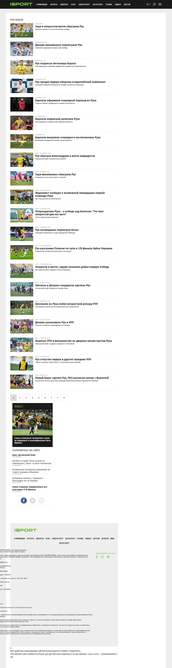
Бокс (73, 4)
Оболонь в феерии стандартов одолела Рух (62, 285)
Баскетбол (98, 4)
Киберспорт (84, 4)
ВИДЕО (118, 4)
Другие (127, 4)
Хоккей (105, 538)
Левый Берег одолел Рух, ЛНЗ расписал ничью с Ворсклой (72, 378)
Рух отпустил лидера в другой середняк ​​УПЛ (63, 359)
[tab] (24, 501)
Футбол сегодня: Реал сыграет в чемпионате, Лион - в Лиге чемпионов (31, 462)
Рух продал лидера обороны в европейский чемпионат (70, 82)
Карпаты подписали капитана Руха (57, 119)
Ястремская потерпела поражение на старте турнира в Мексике (31, 471)
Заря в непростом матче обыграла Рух (59, 26)
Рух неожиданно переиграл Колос (57, 230)
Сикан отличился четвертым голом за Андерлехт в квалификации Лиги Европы (32, 440)
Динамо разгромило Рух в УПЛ (54, 322)
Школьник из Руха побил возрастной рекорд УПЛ (66, 304)
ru (148, 4)
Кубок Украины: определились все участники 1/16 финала (29, 488)
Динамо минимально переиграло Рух (58, 45)
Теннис (109, 4)
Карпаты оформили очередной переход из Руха (65, 100)
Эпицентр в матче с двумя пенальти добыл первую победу (72, 267)
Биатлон (64, 4)
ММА (112, 538)
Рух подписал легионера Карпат (55, 63)
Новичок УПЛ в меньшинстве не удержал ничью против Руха (73, 341)
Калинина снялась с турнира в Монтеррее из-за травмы (27, 479)
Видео (18, 406)
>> (64, 397)
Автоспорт (64, 543)
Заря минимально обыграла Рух (55, 174)
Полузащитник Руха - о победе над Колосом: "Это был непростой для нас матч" (69, 212)
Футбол (53, 4)
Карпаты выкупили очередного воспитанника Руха (68, 137)
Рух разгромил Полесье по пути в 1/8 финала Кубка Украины (73, 248)
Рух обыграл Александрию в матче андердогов (65, 156)
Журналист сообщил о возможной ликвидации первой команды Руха (70, 194)
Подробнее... (75, 650)
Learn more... (94, 654)
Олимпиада (41, 4)
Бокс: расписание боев (23, 455)
